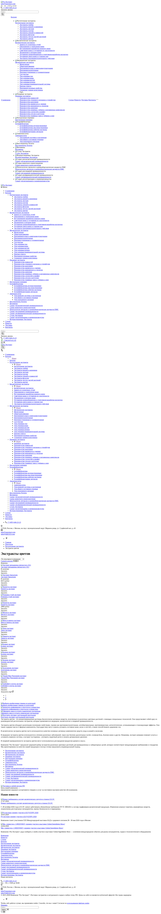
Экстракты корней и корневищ (31, 27)
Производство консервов (29, 102)
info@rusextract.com (8, 4)
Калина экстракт (7, 654)
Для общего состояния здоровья (31, 139)
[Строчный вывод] (16, 561)
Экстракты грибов (26, 25)
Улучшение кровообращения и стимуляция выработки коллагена (44, 54)
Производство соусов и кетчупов (32, 114)
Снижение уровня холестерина (31, 90)
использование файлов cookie (78, 903)
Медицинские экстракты (24, 62)
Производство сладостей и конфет (32, 112)
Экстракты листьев (27, 29)
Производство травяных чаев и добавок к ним (37, 116)
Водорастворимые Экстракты (26, 157)
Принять (4, 905)
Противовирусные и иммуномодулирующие (36, 68)
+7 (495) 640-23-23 (10, 8)
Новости (77, 100)
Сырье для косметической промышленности (31, 161)
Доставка (84, 100)
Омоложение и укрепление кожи (32, 46)
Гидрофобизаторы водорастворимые (33, 126)
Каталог (14, 17)
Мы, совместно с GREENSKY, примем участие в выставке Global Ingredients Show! (32, 828)
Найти (4, 910)
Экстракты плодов (27, 31)
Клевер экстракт (7, 646)
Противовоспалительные (29, 70)
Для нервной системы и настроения (33, 137)
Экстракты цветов (26, 39)
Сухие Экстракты (21, 153)
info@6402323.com (8, 534)
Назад (14, 358)
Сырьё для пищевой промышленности (29, 173)
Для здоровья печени (27, 82)
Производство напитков (29, 108)
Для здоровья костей (27, 80)
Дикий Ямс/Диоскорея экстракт (13, 678)
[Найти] (2, 14)
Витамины (19, 149)
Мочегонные (24, 64)
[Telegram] (6, 539)
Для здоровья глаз (26, 76)
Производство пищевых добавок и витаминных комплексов (42, 110)
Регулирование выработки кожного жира (35, 48)
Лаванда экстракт (7, 638)
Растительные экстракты (24, 23)
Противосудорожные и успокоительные (35, 72)
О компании (5, 100)
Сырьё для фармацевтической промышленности (33, 177)
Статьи (71, 100)
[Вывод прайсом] (18, 561)
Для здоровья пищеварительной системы (35, 84)
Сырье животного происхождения (28, 165)
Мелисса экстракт (7, 614)
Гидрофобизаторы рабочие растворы (33, 130)
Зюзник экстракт (7, 662)
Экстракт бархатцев (8, 577)
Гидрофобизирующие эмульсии (31, 132)
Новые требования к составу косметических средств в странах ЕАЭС (27, 803)
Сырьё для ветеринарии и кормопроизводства (32, 181)
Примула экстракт (7, 605)
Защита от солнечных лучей (30, 44)
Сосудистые (24, 74)
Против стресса (25, 86)
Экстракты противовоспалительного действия (37, 58)
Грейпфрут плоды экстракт (11, 686)
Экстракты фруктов (27, 35)
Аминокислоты (21, 135)
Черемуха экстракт (8, 589)
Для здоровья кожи (27, 78)
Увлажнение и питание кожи (30, 52)
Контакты (92, 100)
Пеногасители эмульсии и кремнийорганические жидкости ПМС (39, 169)
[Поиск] (3, 347)
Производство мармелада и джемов (33, 104)
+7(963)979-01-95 (9, 340)
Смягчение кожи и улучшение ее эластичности (37, 50)
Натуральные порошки (23, 120)
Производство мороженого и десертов (34, 106)
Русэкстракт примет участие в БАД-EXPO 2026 (19, 817)
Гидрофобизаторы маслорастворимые (34, 128)
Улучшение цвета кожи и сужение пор (34, 56)
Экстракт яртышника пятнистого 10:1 (15, 567)
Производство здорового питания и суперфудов (38, 100)
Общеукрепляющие (27, 66)
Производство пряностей (29, 98)
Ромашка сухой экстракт (10, 597)
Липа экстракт (6, 630)
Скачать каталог (7, 561)
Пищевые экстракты (23, 96)
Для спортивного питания (29, 141)
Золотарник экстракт (9, 670)
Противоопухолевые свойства (31, 88)
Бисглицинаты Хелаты (23, 145)
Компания (4, 835)
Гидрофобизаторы (22, 124)
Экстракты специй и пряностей (31, 33)
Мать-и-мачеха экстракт (10, 622)
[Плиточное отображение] (14, 561)
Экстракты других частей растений (33, 37)
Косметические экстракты (25, 43)
